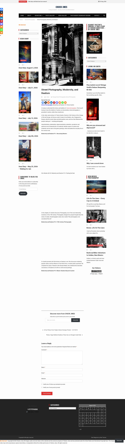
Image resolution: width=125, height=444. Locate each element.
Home (22, 15)
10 (81, 416)
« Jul (80, 429)
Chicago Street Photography (58, 97)
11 (84, 416)
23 (103, 419)
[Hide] (0, 35)
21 (96, 419)
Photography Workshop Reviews (80, 15)
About (29, 15)
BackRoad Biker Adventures (95, 245)
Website (43, 378)
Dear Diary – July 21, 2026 (28, 88)
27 (92, 422)
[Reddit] (48, 102)
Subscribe (75, 320)
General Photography (70, 97)
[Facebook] (43, 102)
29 (100, 422)
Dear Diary (23, 60)
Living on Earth (92, 118)
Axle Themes (103, 437)
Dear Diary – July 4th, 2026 (28, 136)
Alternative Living (93, 191)
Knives (90, 77)
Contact (96, 15)
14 (96, 416)
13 (92, 416)
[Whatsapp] (62, 102)
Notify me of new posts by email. (51, 387)
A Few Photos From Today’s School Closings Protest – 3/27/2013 (61, 330)
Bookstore (38, 15)
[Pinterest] (54, 102)
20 (92, 419)
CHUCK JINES (61, 7)
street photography (71, 108)
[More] (65, 102)
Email (43, 373)
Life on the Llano (93, 220)
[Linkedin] (51, 102)
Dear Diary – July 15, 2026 (28, 118)
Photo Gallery (50, 15)
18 (84, 419)
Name (43, 367)
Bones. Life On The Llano (96, 228)
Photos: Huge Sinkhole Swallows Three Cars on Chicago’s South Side (63, 335)
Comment (44, 350)
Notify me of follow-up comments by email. (54, 384)
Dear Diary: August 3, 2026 (28, 68)
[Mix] (59, 102)
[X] (45, 102)
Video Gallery (62, 15)
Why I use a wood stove (95, 163)
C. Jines (47, 97)
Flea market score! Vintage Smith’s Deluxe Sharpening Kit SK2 (96, 87)
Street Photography (46, 105)
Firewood (91, 156)
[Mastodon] (57, 102)
